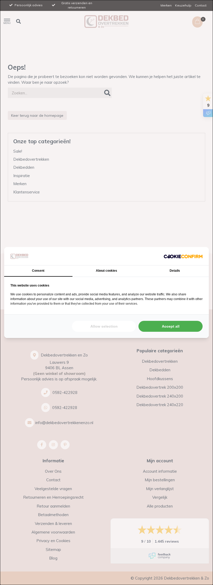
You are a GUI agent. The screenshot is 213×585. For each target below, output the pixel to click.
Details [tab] (175, 270)
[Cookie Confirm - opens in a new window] (183, 256)
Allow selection (104, 326)
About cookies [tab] (106, 270)
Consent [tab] (38, 270)
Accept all (170, 326)
